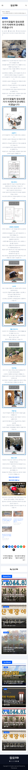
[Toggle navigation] (2, 5)
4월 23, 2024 (12, 625)
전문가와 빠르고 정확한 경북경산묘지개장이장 (13, 648)
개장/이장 (5, 18)
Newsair (21, 766)
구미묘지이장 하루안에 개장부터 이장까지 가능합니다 (18, 520)
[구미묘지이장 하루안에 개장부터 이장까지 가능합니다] (18, 514)
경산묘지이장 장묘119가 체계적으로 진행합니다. (6, 536)
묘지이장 (9, 33)
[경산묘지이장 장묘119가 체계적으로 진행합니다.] (7, 529)
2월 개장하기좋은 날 (14, 480)
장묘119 (13, 5)
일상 (5, 689)
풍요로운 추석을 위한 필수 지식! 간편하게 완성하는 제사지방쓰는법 (13, 703)
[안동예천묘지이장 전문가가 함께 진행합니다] (7, 514)
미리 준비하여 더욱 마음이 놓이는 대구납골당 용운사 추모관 (14, 682)
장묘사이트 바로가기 (14, 477)
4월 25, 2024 (12, 600)
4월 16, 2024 (12, 651)
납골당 (5, 667)
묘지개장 (21, 31)
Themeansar (14, 768)
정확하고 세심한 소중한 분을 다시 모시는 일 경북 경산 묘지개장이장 (13, 596)
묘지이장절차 (15, 33)
